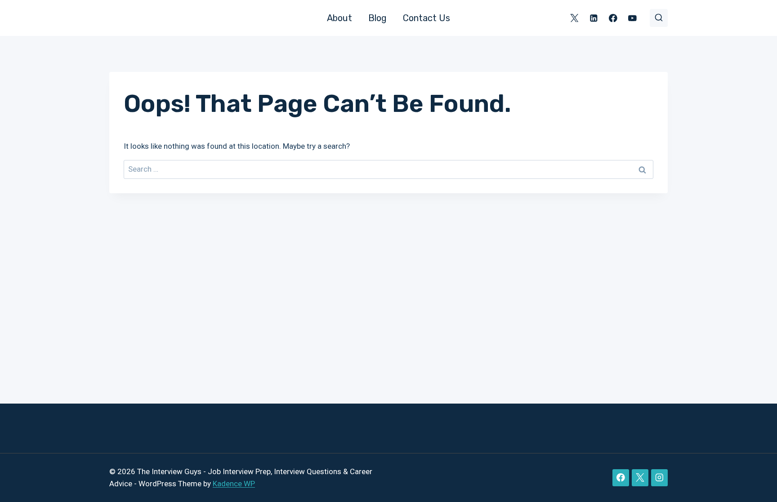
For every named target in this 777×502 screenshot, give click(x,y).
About (339, 18)
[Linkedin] (593, 17)
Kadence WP (234, 483)
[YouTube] (632, 17)
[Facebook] (613, 17)
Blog (377, 18)
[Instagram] (659, 477)
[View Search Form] (659, 18)
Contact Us (426, 18)
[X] (574, 17)
